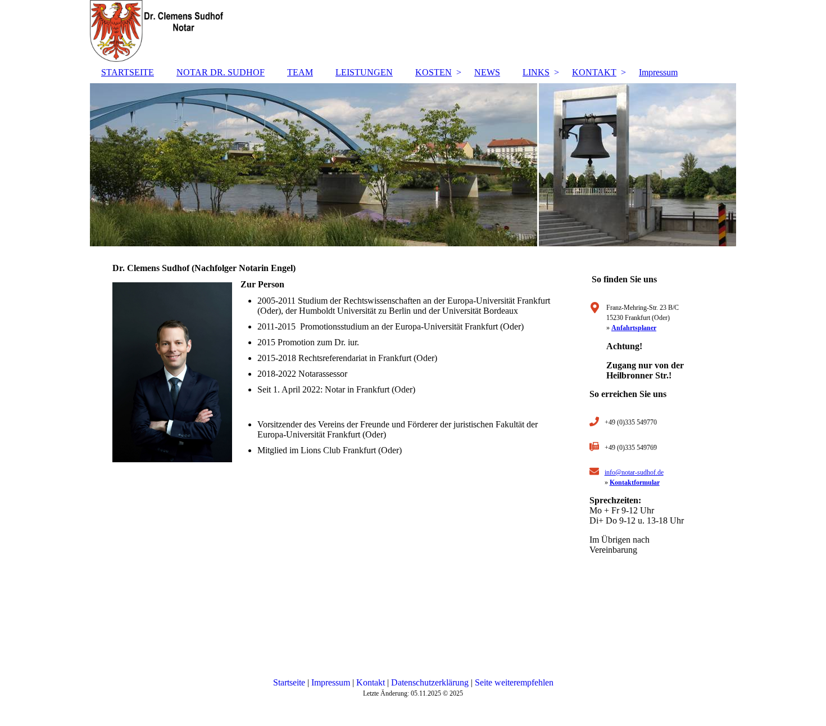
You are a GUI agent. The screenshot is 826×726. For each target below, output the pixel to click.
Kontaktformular (635, 482)
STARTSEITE (127, 72)
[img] (413, 31)
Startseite (289, 682)
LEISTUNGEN (364, 72)
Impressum (658, 72)
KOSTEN (433, 72)
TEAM (300, 72)
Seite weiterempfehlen (514, 682)
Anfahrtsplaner (633, 328)
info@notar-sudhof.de (634, 472)
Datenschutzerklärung (430, 682)
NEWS (487, 72)
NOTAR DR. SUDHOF (220, 72)
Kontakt (370, 682)
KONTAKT (594, 72)
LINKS (536, 72)
